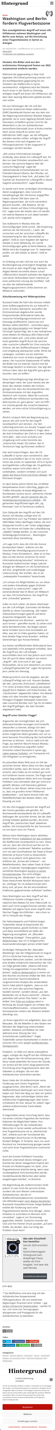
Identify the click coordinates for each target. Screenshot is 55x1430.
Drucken (9, 1331)
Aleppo (6, 1355)
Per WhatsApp (24, 1345)
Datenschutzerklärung (29, 1427)
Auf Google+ (33, 1341)
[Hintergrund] (14, 3)
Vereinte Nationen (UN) (37, 1358)
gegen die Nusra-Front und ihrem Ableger (25, 474)
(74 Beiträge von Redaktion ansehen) (18, 54)
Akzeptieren (27, 1407)
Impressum (43, 1427)
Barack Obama (16, 1355)
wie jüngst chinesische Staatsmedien (25, 1304)
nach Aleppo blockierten (38, 1201)
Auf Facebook (19, 1341)
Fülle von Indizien (25, 1001)
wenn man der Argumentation (26, 326)
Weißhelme (7, 1361)
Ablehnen (27, 1414)
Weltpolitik (7, 51)
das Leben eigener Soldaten (24, 752)
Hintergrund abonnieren (35, 1276)
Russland (28, 1355)
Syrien (36, 1355)
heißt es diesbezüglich (24, 972)
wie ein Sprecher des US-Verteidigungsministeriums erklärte (25, 498)
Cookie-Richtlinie (14, 1427)
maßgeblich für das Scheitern (35, 838)
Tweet (8, 1341)
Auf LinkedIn (9, 1345)
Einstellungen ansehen (27, 1421)
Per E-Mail (37, 1345)
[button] (51, 1379)
